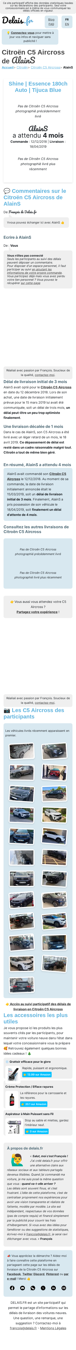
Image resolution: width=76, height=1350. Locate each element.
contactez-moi (44, 375)
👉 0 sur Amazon (37, 1131)
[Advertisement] (38, 328)
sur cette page (30, 283)
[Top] (68, 1338)
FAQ (51, 24)
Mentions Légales (53, 1328)
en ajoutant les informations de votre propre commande (34, 271)
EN (67, 24)
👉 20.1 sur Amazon (33, 1104)
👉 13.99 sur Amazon (37, 1074)
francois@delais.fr (38, 1234)
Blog (51, 19)
